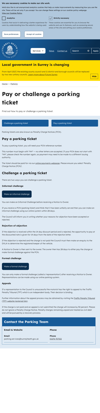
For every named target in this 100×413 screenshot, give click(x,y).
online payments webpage (47, 163)
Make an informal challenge (17, 194)
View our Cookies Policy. (12, 13)
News (51, 51)
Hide (94, 76)
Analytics (11, 18)
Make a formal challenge (15, 266)
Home (5, 84)
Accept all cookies (33, 34)
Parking (14, 84)
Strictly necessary (61, 18)
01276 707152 (56, 339)
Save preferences (11, 34)
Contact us (62, 51)
